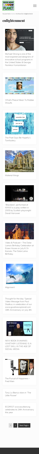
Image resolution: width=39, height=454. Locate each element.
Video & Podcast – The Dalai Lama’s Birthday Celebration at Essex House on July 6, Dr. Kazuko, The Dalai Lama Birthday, (19, 248)
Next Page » (24, 426)
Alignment (10, 287)
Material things (12, 175)
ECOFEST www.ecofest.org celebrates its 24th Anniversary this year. (19, 409)
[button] (35, 5)
